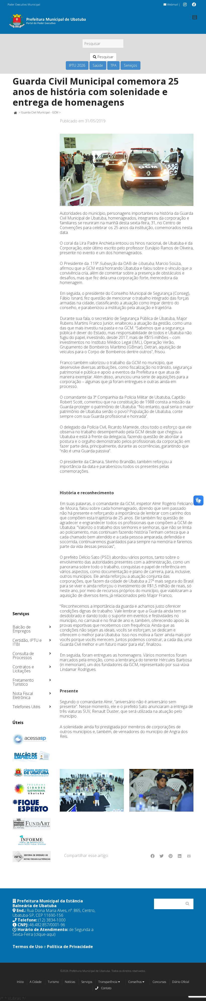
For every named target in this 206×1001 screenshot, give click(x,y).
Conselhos (135, 982)
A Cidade (36, 982)
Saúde (98, 65)
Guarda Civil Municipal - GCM (39, 112)
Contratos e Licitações (23, 669)
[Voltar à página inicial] (15, 112)
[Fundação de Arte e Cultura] (32, 823)
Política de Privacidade (70, 946)
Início (20, 982)
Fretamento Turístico (23, 682)
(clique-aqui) (45, 934)
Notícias (70, 982)
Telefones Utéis (26, 706)
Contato (105, 988)
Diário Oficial (180, 982)
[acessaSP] (32, 739)
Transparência (108, 982)
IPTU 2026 (77, 65)
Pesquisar (104, 56)
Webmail (172, 4)
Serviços (130, 65)
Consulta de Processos (23, 655)
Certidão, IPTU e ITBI (27, 642)
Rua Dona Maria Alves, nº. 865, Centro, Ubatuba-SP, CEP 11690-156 (54, 913)
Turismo (53, 982)
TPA (113, 65)
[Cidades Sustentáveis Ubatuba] (32, 789)
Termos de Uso (28, 946)
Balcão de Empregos (22, 629)
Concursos (159, 982)
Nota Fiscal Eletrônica (23, 695)
